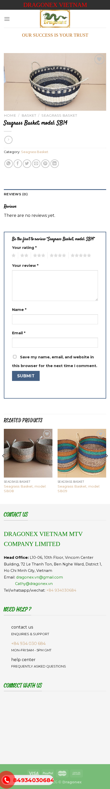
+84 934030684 (61, 590)
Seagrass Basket (59, 115)
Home (10, 115)
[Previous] (3, 465)
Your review (25, 265)
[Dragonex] (55, 19)
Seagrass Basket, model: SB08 (25, 488)
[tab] (55, 194)
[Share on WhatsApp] (8, 163)
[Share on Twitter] (27, 163)
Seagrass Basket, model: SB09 (79, 488)
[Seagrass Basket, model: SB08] (28, 453)
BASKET (28, 115)
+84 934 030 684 (28, 643)
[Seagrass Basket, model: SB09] (82, 453)
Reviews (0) (16, 194)
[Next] (106, 465)
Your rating (24, 247)
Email (18, 333)
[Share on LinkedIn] (54, 163)
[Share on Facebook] (18, 163)
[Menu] (7, 19)
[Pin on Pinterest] (45, 163)
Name (19, 309)
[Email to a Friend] (36, 163)
